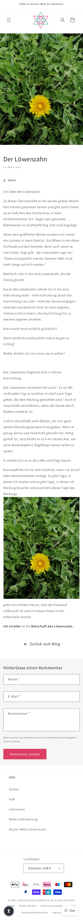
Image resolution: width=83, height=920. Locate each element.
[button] (9, 20)
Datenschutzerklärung (54, 905)
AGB (12, 799)
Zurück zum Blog (45, 643)
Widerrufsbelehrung (23, 819)
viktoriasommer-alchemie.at (33, 900)
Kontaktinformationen (35, 912)
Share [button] (12, 180)
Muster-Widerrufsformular (27, 829)
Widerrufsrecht (28, 905)
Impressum (17, 809)
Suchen (14, 789)
